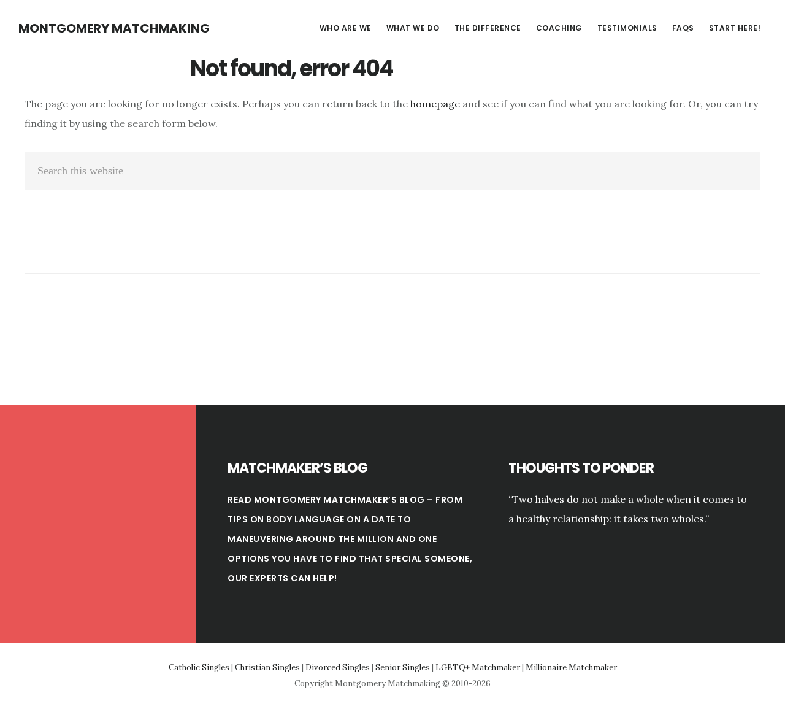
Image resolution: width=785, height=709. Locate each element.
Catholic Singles (199, 667)
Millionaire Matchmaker (571, 667)
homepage (435, 104)
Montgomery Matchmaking (114, 28)
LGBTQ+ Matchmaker (477, 667)
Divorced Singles (337, 667)
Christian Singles (267, 667)
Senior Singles (402, 667)
